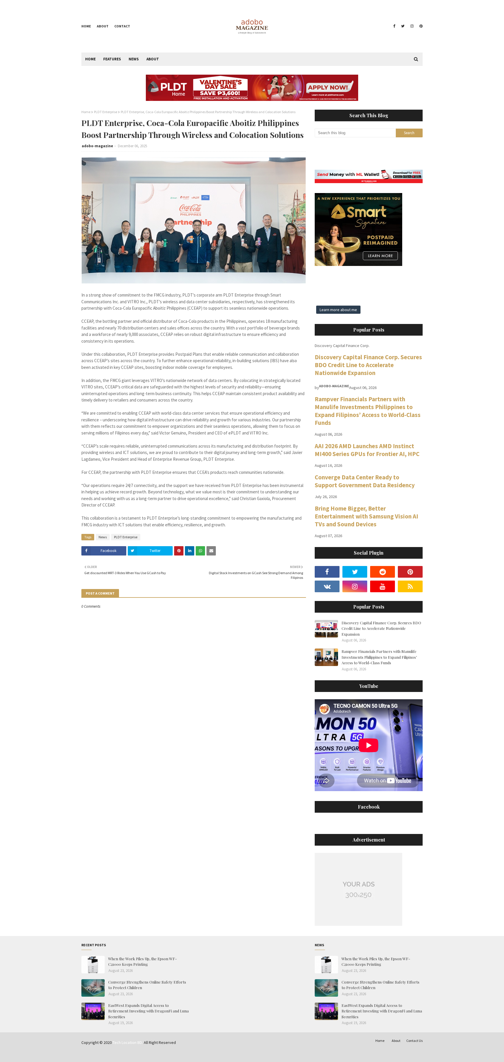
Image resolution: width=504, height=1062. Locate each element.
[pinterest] (420, 26)
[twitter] (403, 26)
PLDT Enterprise (105, 112)
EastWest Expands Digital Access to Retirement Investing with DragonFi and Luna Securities (148, 1011)
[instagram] (412, 26)
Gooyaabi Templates (172, 1054)
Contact (122, 26)
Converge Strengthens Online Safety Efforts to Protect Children (147, 984)
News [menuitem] (134, 59)
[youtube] (382, 586)
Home (86, 26)
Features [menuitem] (112, 59)
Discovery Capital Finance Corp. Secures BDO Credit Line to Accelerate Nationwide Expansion (368, 365)
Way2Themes (123, 1054)
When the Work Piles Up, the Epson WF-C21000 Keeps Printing (142, 961)
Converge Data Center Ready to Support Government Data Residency (365, 481)
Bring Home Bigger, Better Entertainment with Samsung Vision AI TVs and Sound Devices (366, 516)
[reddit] (382, 572)
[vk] (327, 586)
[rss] (410, 586)
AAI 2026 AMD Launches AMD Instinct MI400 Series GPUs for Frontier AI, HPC (367, 450)
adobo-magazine (97, 145)
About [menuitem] (152, 59)
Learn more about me (338, 309)
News (103, 537)
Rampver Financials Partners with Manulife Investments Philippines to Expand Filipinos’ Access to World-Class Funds (368, 411)
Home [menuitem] (90, 59)
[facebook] (394, 26)
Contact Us (414, 1040)
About (102, 26)
